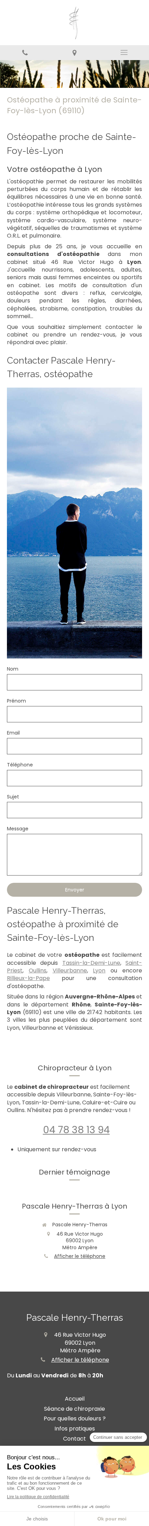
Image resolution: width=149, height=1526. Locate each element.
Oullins (37, 971)
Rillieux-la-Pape (28, 978)
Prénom (16, 700)
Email (13, 732)
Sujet (13, 796)
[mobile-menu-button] (124, 52)
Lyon (99, 971)
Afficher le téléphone (79, 1256)
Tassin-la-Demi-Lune (91, 963)
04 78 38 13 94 (76, 1130)
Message (17, 828)
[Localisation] (74, 52)
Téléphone (20, 764)
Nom (12, 668)
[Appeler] (25, 52)
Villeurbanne (70, 971)
